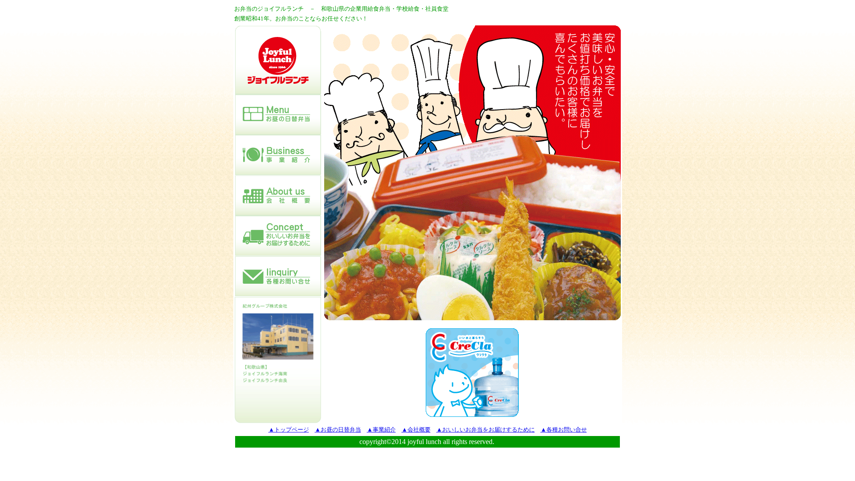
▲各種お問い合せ (564, 429)
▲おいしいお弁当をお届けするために (485, 429)
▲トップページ (289, 429)
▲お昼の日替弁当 (338, 429)
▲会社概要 (416, 429)
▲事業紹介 (381, 429)
